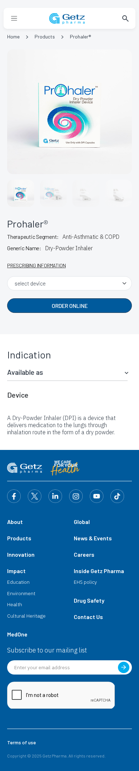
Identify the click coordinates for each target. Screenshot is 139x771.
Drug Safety (89, 600)
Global (82, 521)
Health (14, 604)
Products (45, 36)
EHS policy (85, 582)
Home (13, 36)
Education (18, 582)
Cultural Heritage (26, 616)
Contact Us (88, 616)
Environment (21, 593)
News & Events (93, 538)
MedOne (17, 634)
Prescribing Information (36, 265)
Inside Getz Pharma (99, 570)
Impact (16, 570)
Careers (84, 554)
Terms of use (21, 742)
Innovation (21, 554)
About (15, 521)
